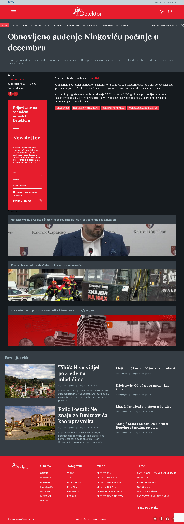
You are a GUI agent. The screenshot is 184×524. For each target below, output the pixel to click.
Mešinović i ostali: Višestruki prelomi (145, 368)
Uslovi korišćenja (82, 519)
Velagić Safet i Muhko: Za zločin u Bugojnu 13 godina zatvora (142, 425)
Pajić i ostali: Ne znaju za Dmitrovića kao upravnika (82, 415)
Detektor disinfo (106, 487)
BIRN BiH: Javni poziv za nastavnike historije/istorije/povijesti (53, 310)
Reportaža (73, 491)
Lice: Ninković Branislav (85, 108)
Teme (141, 466)
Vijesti (16, 25)
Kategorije (75, 466)
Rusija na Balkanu (147, 482)
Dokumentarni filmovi (109, 491)
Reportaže (73, 25)
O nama (45, 466)
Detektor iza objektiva (110, 496)
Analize (27, 25)
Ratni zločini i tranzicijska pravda (156, 473)
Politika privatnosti (98, 519)
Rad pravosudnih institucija (153, 496)
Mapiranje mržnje (147, 491)
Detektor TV (104, 473)
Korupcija (142, 478)
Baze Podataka (148, 507)
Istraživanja (42, 25)
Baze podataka (91, 25)
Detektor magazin (107, 478)
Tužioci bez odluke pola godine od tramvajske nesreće (46, 265)
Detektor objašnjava (109, 482)
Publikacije (46, 487)
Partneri (45, 482)
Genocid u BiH (144, 487)
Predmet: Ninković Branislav (143, 108)
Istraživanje (74, 482)
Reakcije (71, 496)
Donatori (45, 478)
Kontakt (45, 501)
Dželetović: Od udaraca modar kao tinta (142, 387)
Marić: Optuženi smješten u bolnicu (144, 406)
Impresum (45, 496)
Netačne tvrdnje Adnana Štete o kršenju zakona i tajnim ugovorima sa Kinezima (63, 219)
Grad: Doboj (63, 108)
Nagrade (45, 491)
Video (4, 25)
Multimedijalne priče (116, 25)
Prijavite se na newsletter (165, 25)
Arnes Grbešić (16, 79)
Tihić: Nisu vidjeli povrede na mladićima (79, 373)
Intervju (72, 487)
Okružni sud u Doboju (113, 108)
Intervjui (58, 25)
